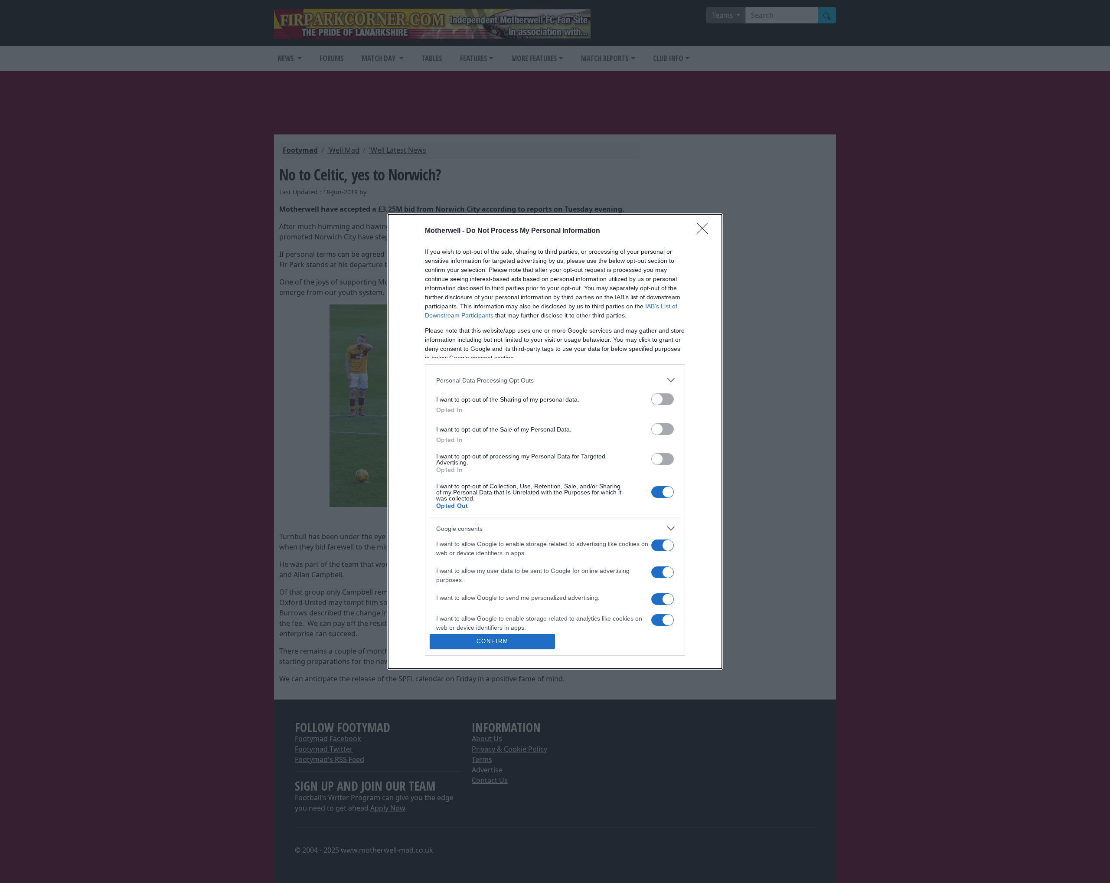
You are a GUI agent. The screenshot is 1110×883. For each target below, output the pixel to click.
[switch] (662, 399)
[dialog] (555, 441)
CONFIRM (493, 641)
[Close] (705, 231)
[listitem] (555, 380)
